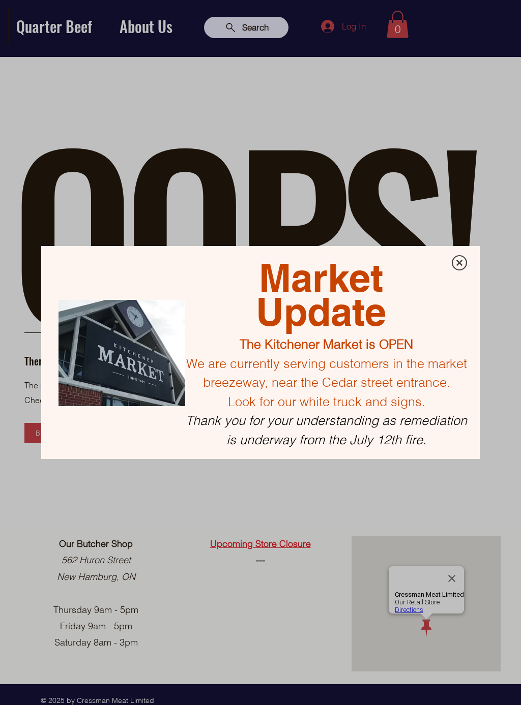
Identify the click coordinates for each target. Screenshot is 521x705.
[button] (459, 262)
